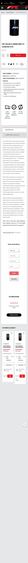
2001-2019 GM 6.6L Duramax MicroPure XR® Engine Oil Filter (19, 347)
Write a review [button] (14, 315)
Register (13, 3)
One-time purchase (8, 358)
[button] (25, 424)
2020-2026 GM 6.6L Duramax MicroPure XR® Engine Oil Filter (7, 347)
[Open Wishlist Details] (22, 7)
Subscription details (9, 370)
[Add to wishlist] (11, 333)
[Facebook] (9, 64)
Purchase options (7, 353)
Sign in (11, 2)
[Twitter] (11, 64)
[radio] (5, 357)
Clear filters (14, 279)
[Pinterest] (13, 64)
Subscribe (8, 365)
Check (14, 273)
